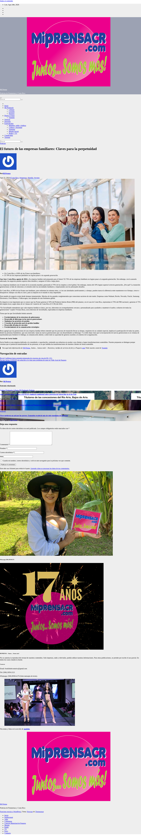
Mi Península (9, 108)
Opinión (12, 118)
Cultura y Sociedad (15, 127)
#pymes (37, 178)
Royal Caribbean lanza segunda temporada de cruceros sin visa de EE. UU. (26, 358)
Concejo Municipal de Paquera (15, 823)
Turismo (7, 137)
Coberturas (8, 821)
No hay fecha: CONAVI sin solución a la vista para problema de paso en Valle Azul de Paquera (33, 360)
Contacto (7, 833)
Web (1, 456)
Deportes (7, 121)
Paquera (11, 114)
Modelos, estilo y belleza (17, 125)
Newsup (30, 812)
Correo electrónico (7, 452)
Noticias (7, 120)
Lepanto (12, 112)
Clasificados (8, 135)
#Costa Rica (14, 178)
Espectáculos (8, 123)
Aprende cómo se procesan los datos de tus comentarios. (50, 468)
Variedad (12, 129)
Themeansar (39, 812)
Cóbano (11, 110)
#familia (30, 178)
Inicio (6, 106)
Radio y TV (13, 133)
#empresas (23, 178)
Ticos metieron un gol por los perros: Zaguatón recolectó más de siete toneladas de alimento (34, 416)
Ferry (6, 831)
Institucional (8, 817)
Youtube (105, 348)
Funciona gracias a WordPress (10, 812)
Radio (6, 827)
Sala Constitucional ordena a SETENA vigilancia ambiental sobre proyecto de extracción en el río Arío (38, 394)
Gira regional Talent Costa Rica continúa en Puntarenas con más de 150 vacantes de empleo (34, 405)
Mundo (6, 825)
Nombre (3, 448)
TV (5, 829)
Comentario (4, 444)
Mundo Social (14, 131)
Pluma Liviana (9, 116)
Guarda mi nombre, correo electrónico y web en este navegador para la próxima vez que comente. (36, 461)
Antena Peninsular (6, 390)
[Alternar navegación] (1, 97)
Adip (6, 819)
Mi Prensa (3, 89)
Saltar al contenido (6, 1)
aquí (83, 348)
